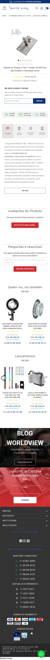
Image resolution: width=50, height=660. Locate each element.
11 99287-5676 (27, 607)
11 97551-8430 (27, 561)
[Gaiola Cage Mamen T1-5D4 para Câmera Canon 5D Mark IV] (37, 378)
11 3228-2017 (26, 602)
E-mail (25, 487)
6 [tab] (29, 60)
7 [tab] (31, 60)
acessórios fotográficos (25, 156)
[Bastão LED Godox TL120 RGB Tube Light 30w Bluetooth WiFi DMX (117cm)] (12, 378)
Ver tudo (25, 291)
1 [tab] (18, 60)
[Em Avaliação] (17, 636)
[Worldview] (19, 8)
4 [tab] (25, 60)
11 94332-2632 (27, 579)
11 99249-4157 (27, 574)
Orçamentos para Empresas (26, 549)
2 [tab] (20, 60)
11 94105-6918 (27, 570)
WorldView (20, 64)
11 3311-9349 (26, 598)
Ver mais (25, 191)
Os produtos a (27, 2)
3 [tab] (22, 60)
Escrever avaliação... (25, 225)
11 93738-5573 (27, 565)
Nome (25, 479)
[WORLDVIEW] (4, 16)
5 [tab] (27, 60)
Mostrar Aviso (6, 658)
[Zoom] (25, 42)
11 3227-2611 (26, 589)
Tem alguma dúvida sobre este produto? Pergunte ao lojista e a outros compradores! (25, 254)
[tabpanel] (25, 42)
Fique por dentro (25, 462)
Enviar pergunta (25, 269)
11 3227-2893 (26, 593)
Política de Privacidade (25, 532)
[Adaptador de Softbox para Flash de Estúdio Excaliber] (37, 309)
